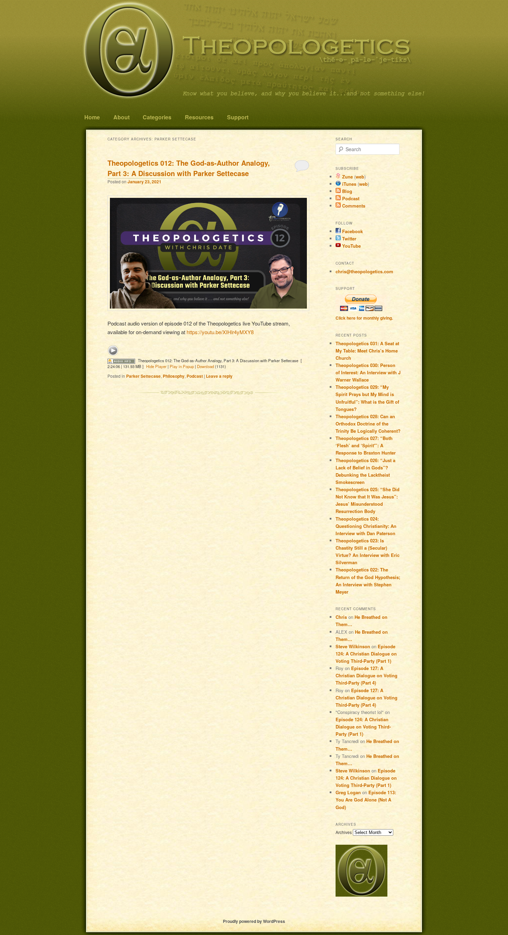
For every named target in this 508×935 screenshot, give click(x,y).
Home (92, 117)
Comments (353, 205)
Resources (199, 117)
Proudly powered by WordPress (254, 921)
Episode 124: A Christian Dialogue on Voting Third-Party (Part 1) (366, 653)
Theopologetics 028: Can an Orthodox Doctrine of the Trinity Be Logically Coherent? (368, 423)
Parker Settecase (143, 376)
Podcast (195, 376)
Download (205, 366)
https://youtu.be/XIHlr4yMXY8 (220, 332)
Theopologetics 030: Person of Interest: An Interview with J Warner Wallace (368, 372)
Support (237, 117)
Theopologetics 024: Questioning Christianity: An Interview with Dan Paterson (366, 526)
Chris (341, 617)
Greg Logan (348, 792)
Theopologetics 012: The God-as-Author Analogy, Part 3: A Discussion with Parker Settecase (188, 168)
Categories (157, 117)
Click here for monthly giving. (364, 318)
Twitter (348, 238)
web (360, 176)
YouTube (351, 245)
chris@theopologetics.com (364, 271)
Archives (344, 832)
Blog (346, 191)
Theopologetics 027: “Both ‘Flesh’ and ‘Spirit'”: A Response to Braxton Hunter (366, 445)
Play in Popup (182, 366)
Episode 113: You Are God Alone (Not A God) (366, 799)
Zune (347, 176)
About (121, 117)
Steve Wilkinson (353, 646)
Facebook (352, 231)
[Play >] (113, 350)
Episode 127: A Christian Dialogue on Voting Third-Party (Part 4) (366, 675)
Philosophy (174, 376)
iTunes (348, 184)
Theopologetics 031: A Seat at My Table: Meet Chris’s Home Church (367, 350)
